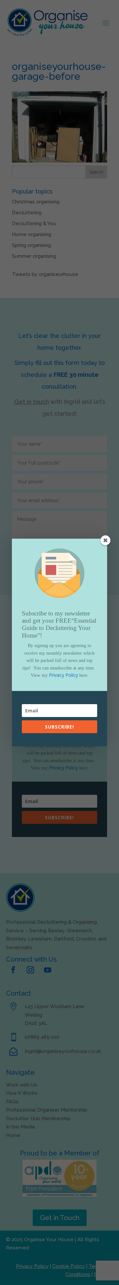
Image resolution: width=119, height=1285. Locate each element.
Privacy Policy (63, 675)
